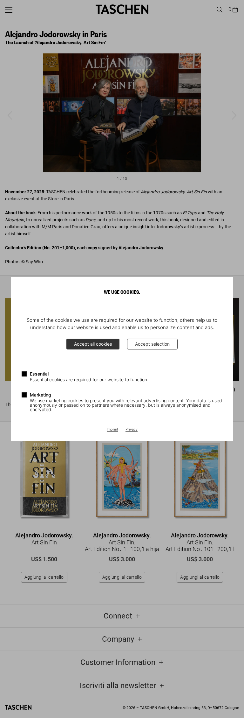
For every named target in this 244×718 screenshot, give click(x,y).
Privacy (131, 429)
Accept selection (152, 344)
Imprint (112, 429)
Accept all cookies (93, 344)
